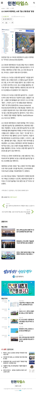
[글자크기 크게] (12, 22)
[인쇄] (6, 22)
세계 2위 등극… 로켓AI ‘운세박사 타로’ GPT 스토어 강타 (15, 371)
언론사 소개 (18, 386)
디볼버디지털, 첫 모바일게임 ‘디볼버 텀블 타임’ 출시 (15, 366)
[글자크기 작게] (9, 22)
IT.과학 (12, 8)
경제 (7, 8)
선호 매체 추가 (8, 19)
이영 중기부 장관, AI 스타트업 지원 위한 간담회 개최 (15, 358)
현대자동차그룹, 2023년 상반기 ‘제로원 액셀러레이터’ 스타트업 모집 (15, 362)
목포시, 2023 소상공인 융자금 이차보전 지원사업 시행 (15, 353)
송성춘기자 (6, 16)
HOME (3, 8)
